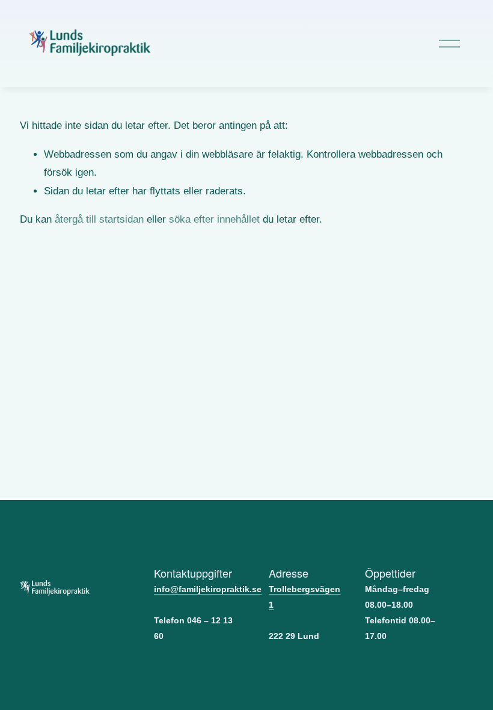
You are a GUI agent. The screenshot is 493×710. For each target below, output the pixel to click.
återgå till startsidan (99, 219)
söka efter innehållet (214, 219)
